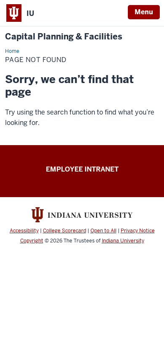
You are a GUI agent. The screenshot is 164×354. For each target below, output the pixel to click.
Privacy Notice (138, 230)
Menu (144, 12)
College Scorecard (64, 230)
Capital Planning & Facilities (63, 37)
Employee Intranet (82, 169)
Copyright (31, 240)
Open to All (103, 230)
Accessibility (24, 230)
